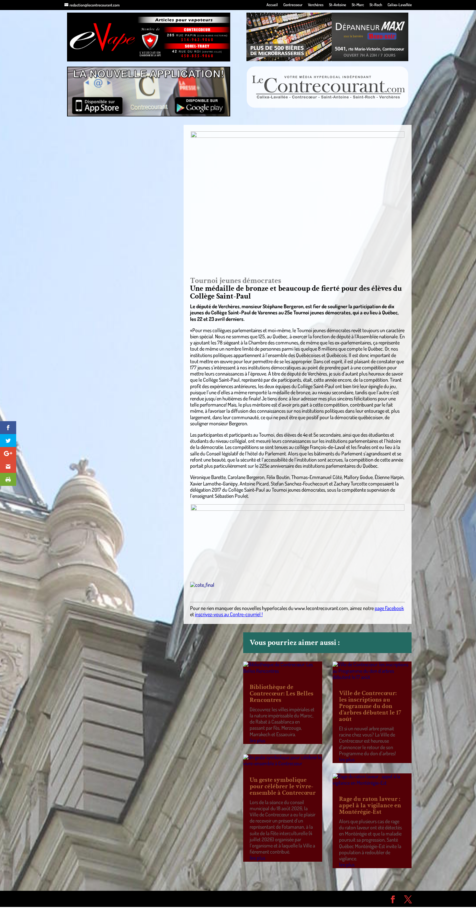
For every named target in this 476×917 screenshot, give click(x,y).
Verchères (315, 5)
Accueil (272, 5)
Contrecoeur (292, 5)
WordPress (159, 898)
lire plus (257, 740)
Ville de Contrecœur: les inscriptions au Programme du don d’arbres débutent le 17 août (370, 706)
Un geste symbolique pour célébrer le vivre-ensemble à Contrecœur (283, 786)
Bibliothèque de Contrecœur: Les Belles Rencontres (281, 693)
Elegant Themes (101, 898)
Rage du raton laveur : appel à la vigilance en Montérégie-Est (370, 805)
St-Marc (358, 5)
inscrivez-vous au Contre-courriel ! (229, 614)
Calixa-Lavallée (400, 5)
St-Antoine (337, 5)
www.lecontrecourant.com (321, 608)
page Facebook (389, 608)
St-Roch (375, 5)
